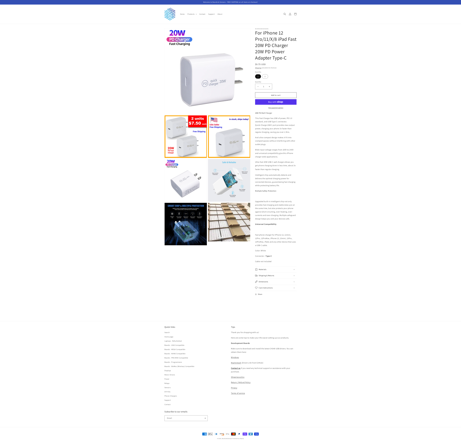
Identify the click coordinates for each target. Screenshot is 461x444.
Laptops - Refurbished (173, 341)
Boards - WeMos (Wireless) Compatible (179, 366)
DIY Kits (167, 392)
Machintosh (236, 363)
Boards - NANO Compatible (174, 354)
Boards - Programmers (173, 362)
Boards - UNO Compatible (174, 345)
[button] (192, 14)
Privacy (234, 388)
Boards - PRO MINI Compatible (176, 358)
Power (166, 379)
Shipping (258, 68)
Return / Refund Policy (240, 382)
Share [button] (260, 294)
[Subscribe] (205, 418)
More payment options (275, 108)
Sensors (167, 387)
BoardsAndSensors (227, 438)
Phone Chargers (170, 396)
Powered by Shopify (238, 438)
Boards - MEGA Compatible (174, 349)
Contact (167, 404)
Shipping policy (237, 377)
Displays (167, 370)
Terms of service (238, 393)
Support (167, 400)
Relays (167, 383)
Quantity (258, 82)
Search (167, 332)
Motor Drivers (169, 375)
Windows (235, 357)
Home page (168, 337)
